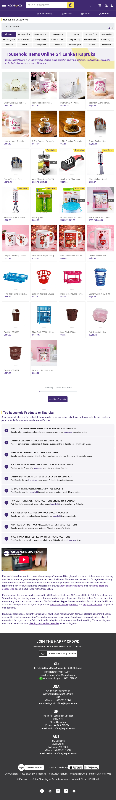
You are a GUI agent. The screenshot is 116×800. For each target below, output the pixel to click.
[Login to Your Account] (112, 7)
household (68, 432)
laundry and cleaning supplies (64, 604)
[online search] (70, 5)
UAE (93, 779)
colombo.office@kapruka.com (61, 675)
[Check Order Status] (106, 6)
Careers (101, 774)
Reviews (73, 774)
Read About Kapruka (58, 774)
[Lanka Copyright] (18, 779)
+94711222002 (69, 678)
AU (85, 779)
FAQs (108, 774)
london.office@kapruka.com (61, 728)
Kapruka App (63, 767)
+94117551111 (64, 672)
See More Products (57, 399)
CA (97, 779)
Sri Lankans (57, 779)
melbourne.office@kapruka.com (61, 753)
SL (82, 779)
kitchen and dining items (71, 586)
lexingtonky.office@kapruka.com (61, 703)
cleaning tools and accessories (44, 623)
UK (89, 779)
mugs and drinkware (92, 604)
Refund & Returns (87, 774)
